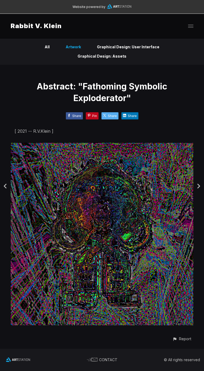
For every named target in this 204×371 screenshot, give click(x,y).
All (47, 47)
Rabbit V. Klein (36, 26)
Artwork (73, 47)
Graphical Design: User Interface (128, 47)
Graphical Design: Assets (102, 56)
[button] (181, 338)
